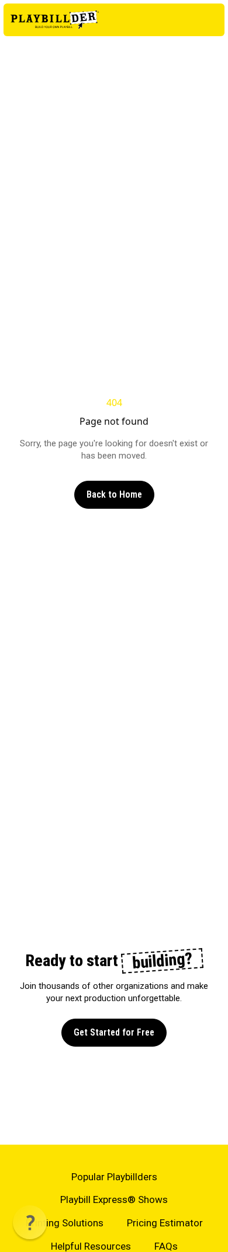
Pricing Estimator (165, 1223)
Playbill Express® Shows (114, 1199)
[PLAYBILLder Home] (55, 20)
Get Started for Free (114, 1032)
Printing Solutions (64, 1223)
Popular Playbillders (114, 1177)
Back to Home (114, 494)
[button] (30, 1222)
